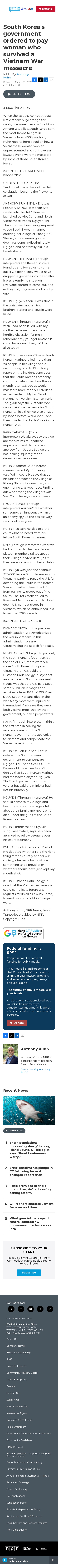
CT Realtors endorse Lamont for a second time (31, 1205)
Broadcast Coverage (17, 1482)
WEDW (25, 1327)
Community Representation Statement (28, 1433)
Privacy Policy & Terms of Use (23, 1469)
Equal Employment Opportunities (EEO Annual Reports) (28, 1455)
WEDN (17, 1327)
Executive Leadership (18, 1352)
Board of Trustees (16, 1366)
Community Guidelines (19, 1440)
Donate (47, 8)
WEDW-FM (11, 1330)
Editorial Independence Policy (23, 1509)
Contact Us (12, 1393)
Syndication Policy (16, 1503)
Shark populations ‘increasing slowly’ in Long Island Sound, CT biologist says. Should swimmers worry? (30, 1150)
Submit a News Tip (17, 1406)
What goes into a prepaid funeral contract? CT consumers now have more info (30, 1224)
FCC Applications (15, 1496)
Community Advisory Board (22, 1373)
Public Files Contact (15, 1333)
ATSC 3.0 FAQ (33, 1333)
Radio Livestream (16, 1427)
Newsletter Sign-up (17, 1413)
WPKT (30, 1330)
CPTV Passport (14, 1447)
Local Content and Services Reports (26, 1523)
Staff (9, 1359)
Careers (10, 1386)
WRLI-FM (38, 1330)
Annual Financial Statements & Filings (27, 1476)
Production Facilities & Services (23, 1516)
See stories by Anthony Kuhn (35, 1071)
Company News (15, 1346)
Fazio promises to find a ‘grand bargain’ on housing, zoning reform (31, 1189)
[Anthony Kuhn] (10, 1054)
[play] (5, 1560)
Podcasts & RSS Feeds (19, 1420)
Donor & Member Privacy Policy (24, 1462)
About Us (11, 1339)
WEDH (9, 1327)
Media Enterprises (16, 1379)
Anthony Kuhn (35, 1049)
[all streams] (53, 1560)
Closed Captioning (16, 1489)
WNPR (22, 1330)
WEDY (34, 1327)
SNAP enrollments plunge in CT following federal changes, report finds (31, 1171)
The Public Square (16, 1530)
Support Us (12, 1400)
